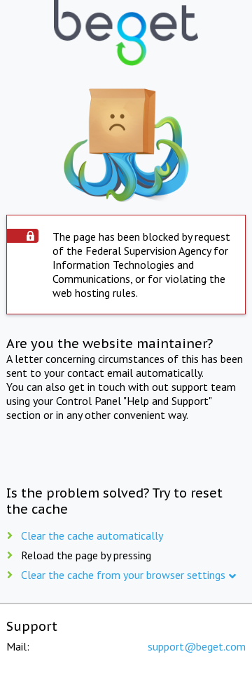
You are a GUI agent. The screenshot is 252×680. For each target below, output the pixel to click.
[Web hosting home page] (125, 34)
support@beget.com (197, 646)
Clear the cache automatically (92, 535)
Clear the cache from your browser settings (123, 575)
